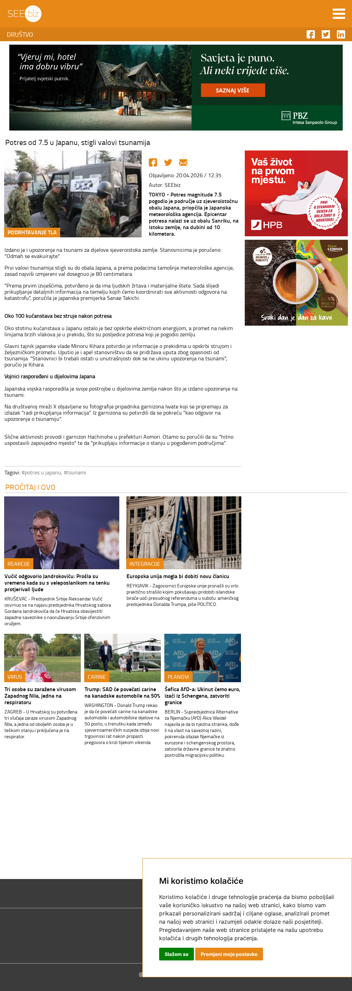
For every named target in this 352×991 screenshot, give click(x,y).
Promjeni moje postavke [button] (229, 954)
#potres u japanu (41, 472)
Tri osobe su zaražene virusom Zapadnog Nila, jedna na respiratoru (40, 695)
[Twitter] (168, 162)
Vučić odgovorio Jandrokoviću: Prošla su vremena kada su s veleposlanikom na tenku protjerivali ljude (57, 582)
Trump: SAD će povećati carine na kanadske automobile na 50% (122, 692)
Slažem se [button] (176, 954)
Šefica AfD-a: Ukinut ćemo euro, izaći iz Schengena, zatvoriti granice (202, 695)
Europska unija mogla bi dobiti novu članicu (177, 576)
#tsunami (75, 472)
